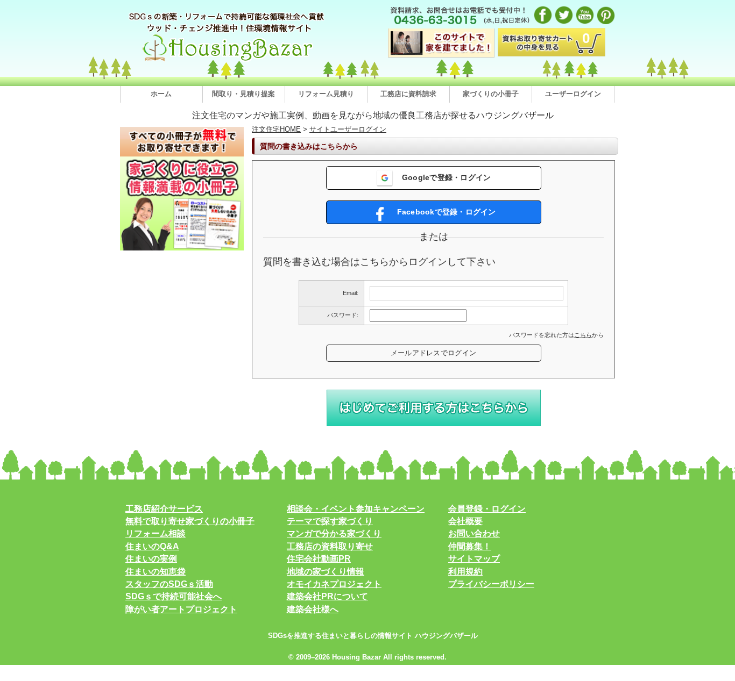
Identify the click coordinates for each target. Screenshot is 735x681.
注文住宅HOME (276, 129)
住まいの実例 (151, 558)
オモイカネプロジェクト (334, 584)
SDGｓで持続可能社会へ (173, 596)
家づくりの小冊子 (491, 94)
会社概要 (465, 521)
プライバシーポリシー (491, 584)
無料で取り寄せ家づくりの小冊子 (190, 521)
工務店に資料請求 (408, 94)
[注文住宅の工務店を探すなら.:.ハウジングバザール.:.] (227, 61)
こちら (583, 335)
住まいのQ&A (152, 546)
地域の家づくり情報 (325, 571)
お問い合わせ (474, 533)
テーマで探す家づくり (330, 521)
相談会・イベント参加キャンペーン (356, 508)
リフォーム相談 (155, 533)
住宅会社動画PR (319, 558)
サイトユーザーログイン (347, 129)
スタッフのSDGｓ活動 (169, 584)
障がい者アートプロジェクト (181, 609)
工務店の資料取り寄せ (330, 546)
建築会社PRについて (327, 596)
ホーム (161, 94)
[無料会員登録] (433, 424)
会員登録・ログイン (487, 508)
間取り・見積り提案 (243, 94)
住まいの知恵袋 (155, 571)
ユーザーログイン (573, 94)
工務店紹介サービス (164, 508)
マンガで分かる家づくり (334, 533)
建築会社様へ (312, 609)
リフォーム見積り (326, 94)
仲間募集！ (469, 546)
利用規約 (465, 571)
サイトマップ (474, 558)
